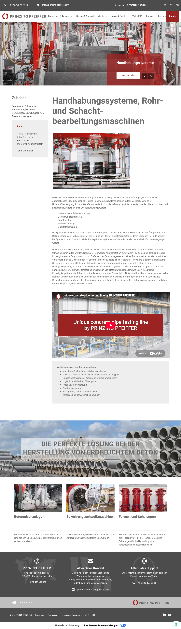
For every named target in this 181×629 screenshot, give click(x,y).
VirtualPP (137, 16)
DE (164, 5)
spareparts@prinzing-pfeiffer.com (92, 589)
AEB (93, 615)
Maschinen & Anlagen (59, 16)
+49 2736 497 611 (26, 140)
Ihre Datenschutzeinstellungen (101, 625)
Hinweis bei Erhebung (67, 625)
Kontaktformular (25, 150)
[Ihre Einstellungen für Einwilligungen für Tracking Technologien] (176, 624)
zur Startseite (25, 602)
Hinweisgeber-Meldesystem (71, 615)
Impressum (39, 615)
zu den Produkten (128, 75)
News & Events (119, 16)
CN (177, 5)
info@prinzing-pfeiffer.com (55, 5)
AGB (87, 615)
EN (171, 5)
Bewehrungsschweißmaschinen (28, 113)
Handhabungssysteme (23, 109)
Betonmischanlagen (22, 116)
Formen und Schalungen (24, 106)
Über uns (161, 16)
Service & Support (85, 16)
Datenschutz (52, 615)
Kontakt (172, 16)
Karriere (149, 16)
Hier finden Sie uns (36, 582)
